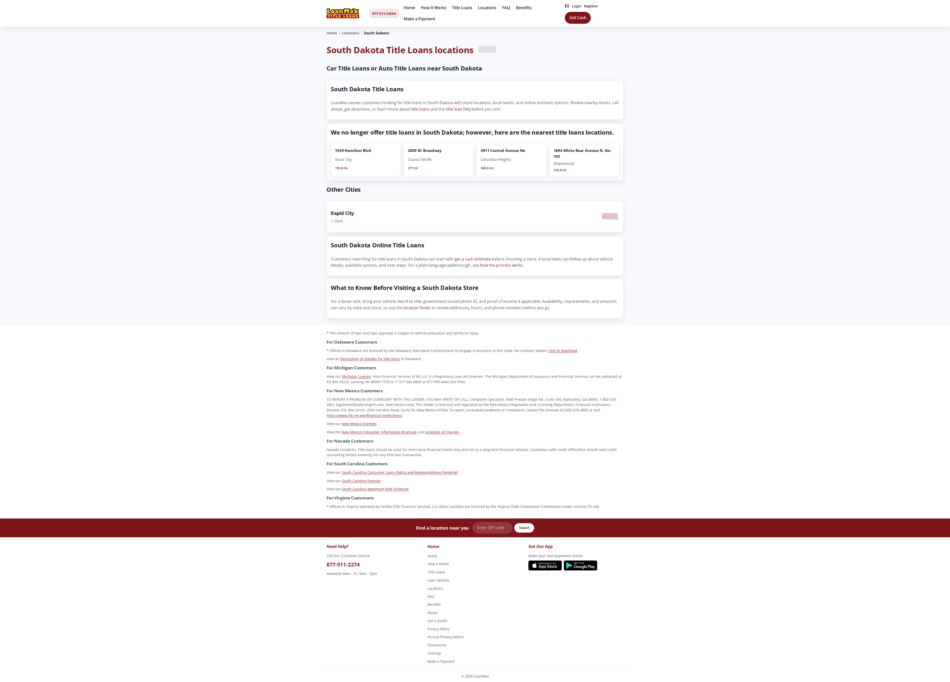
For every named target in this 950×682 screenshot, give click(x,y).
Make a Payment (419, 19)
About (432, 612)
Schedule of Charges (442, 432)
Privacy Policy (439, 628)
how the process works (501, 265)
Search (524, 528)
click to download (562, 350)
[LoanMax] (346, 13)
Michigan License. (357, 376)
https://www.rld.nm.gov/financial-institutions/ (364, 415)
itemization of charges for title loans (370, 358)
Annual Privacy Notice (446, 637)
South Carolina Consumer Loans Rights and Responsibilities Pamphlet (400, 472)
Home (409, 7)
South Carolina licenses (361, 480)
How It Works (433, 7)
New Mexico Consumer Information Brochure (379, 432)
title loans (420, 109)
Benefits (524, 7)
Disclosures (437, 645)
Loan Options (439, 580)
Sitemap (434, 653)
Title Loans (462, 7)
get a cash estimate (473, 259)
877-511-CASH (384, 13)
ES (567, 6)
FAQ (506, 7)
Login (576, 6)
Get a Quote (437, 620)
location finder (417, 307)
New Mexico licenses (359, 423)
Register (591, 6)
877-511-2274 (343, 564)
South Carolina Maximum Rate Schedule (375, 489)
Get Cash (578, 17)
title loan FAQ (458, 109)
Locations (487, 7)
